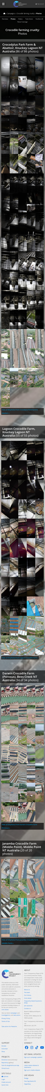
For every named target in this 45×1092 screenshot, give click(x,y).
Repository (7, 1062)
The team (27, 992)
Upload (5, 1076)
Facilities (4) (39, 19)
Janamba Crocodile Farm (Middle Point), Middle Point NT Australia (21, 846)
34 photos (31, 680)
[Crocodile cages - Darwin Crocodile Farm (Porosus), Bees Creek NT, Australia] (22, 714)
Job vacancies (28, 1006)
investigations (6, 1015)
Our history (27, 995)
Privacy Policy (6, 1018)
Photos (13, 19)
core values (5, 1009)
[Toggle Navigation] (3, 4)
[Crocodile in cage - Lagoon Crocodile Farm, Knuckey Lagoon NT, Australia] (5, 450)
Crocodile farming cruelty (22, 30)
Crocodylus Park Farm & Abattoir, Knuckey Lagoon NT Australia (22, 47)
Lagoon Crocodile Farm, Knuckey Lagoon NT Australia (18, 432)
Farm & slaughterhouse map (10, 1065)
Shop (3, 1051)
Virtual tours (5, 1068)
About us (27, 989)
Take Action (29, 19)
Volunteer (5, 1049)
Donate (4, 1046)
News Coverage (22, 22)
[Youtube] (42, 1047)
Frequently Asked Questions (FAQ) (33, 1002)
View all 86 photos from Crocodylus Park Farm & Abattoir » (20, 411)
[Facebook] (26, 1047)
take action (16, 1015)
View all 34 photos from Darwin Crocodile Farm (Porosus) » (19, 826)
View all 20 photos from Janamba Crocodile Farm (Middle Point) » (20, 941)
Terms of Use (6, 1021)
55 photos (31, 435)
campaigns (13, 1013)
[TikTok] (36, 1047)
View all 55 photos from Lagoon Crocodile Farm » (20, 658)
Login (3, 1079)
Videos (20, 19)
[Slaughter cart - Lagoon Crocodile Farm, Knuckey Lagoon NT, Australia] (22, 606)
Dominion (9, 1060)
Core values (27, 998)
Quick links (5, 1085)
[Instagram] (32, 1047)
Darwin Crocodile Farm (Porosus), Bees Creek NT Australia (19, 676)
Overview (5, 19)
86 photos (31, 51)
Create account (6, 1082)
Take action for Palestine (9, 1026)
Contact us (27, 1008)
